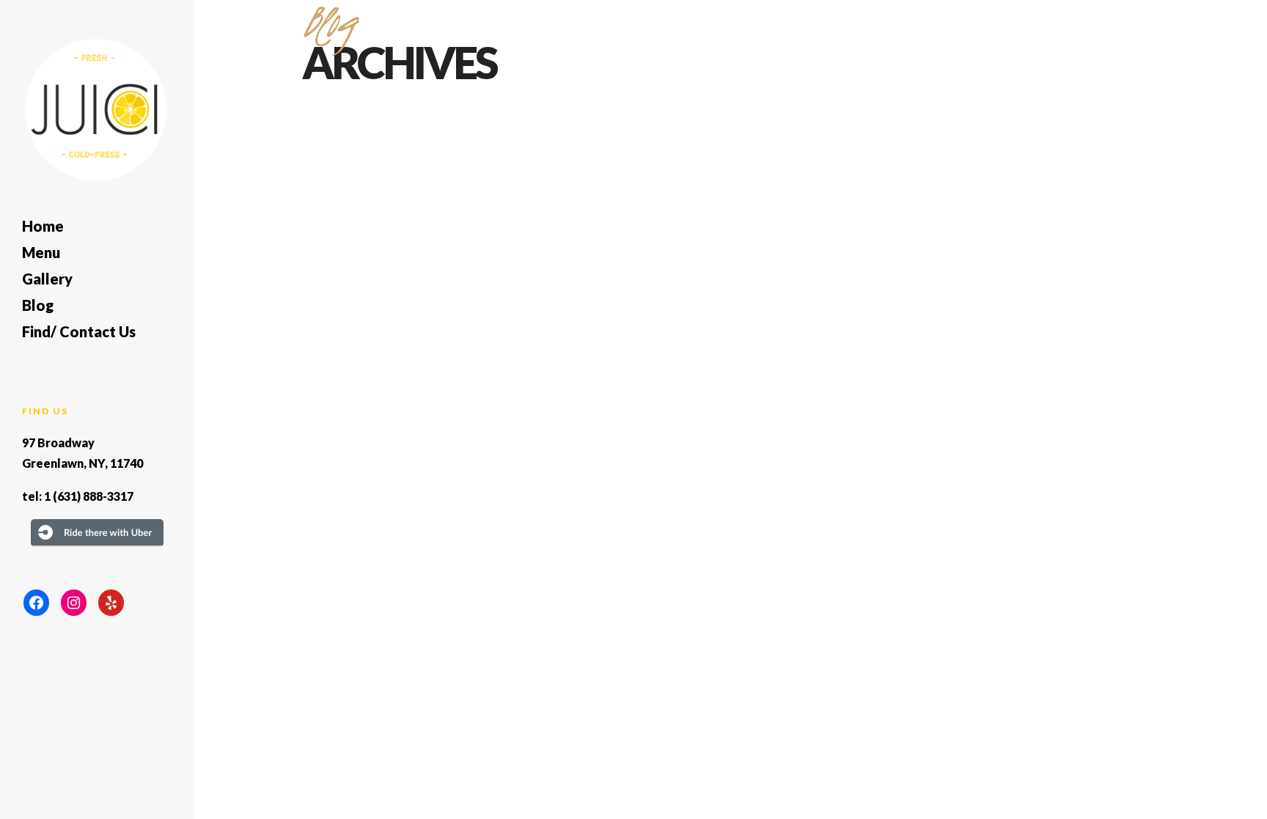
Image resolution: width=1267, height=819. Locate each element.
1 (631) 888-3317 (88, 496)
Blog (38, 305)
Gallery (47, 278)
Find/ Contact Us (79, 331)
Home (43, 226)
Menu (41, 252)
